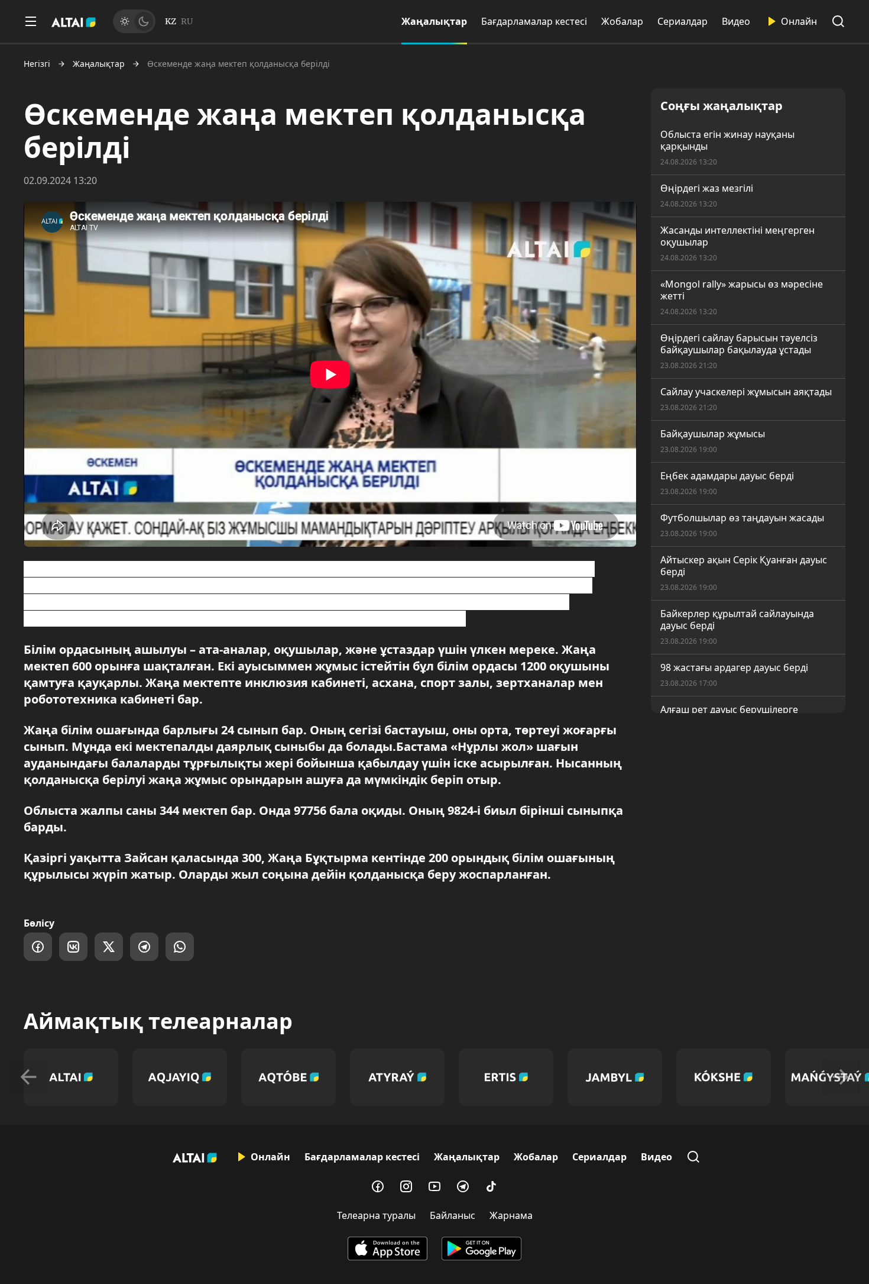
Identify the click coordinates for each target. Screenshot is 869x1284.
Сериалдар (682, 21)
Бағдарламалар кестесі (534, 21)
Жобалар (622, 21)
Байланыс (452, 1215)
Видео (736, 21)
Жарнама (511, 1215)
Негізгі (37, 64)
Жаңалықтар (434, 21)
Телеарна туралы (376, 1215)
